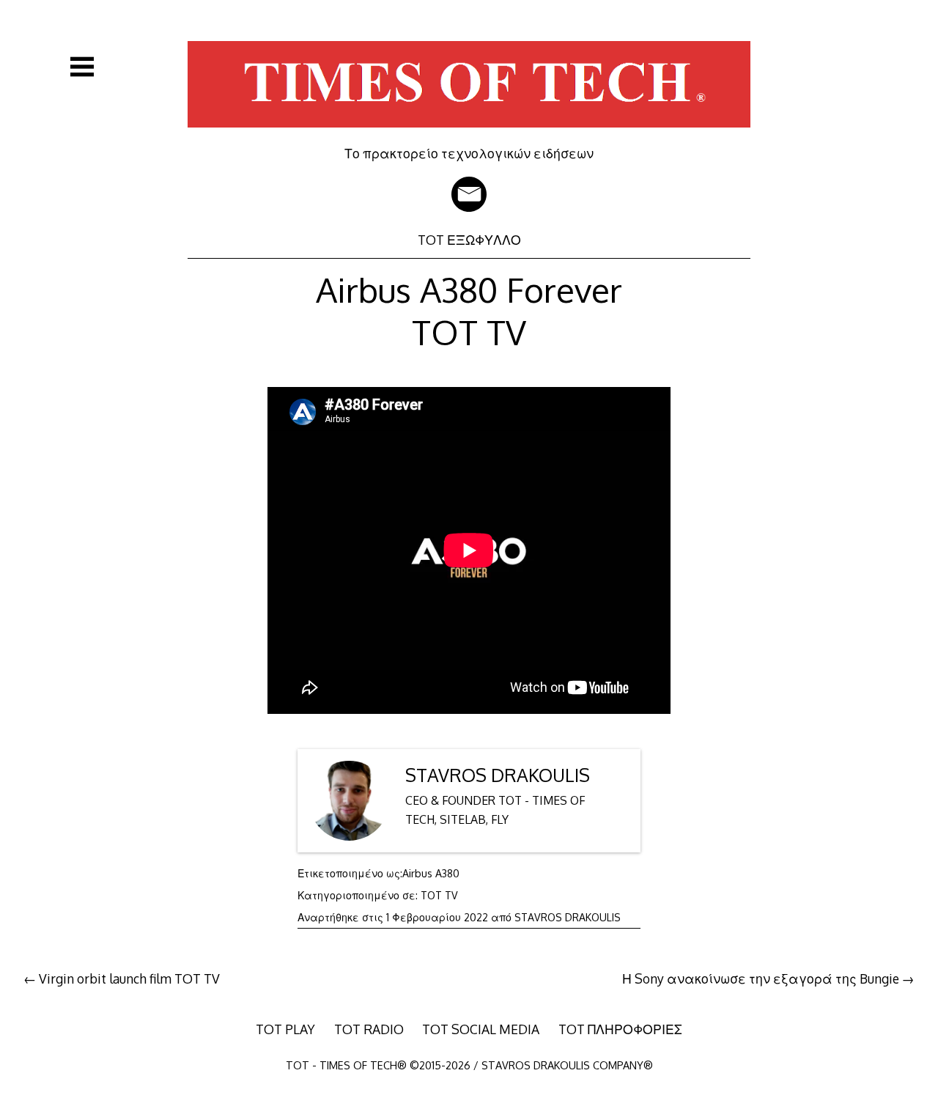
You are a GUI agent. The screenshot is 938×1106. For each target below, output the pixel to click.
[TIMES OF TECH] (469, 135)
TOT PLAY (285, 1029)
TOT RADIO (369, 1029)
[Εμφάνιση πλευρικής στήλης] (82, 66)
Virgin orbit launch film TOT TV (129, 978)
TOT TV (439, 895)
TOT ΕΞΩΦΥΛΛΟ (469, 240)
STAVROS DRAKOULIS (497, 775)
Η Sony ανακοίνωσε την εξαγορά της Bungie (760, 978)
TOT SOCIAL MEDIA (480, 1029)
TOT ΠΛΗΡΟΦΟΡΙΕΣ (620, 1029)
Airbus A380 (430, 873)
